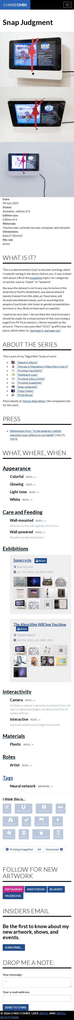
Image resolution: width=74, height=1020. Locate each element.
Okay (26, 824)
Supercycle (22, 560)
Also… (30, 476)
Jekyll (44, 1013)
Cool (60, 811)
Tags (8, 778)
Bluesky (56, 889)
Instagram (13, 889)
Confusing (44, 811)
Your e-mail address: (16, 992)
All (39, 849)
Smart (57, 824)
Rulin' (23, 836)
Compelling (24, 811)
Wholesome (41, 836)
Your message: (12, 974)
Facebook (13, 895)
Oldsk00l (41, 824)
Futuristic (10, 824)
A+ (7, 811)
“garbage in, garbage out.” (45, 330)
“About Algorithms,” (34, 401)
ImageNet (36, 277)
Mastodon (36, 889)
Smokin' (8, 836)
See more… (44, 786)
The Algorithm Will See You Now (39, 624)
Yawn (58, 836)
